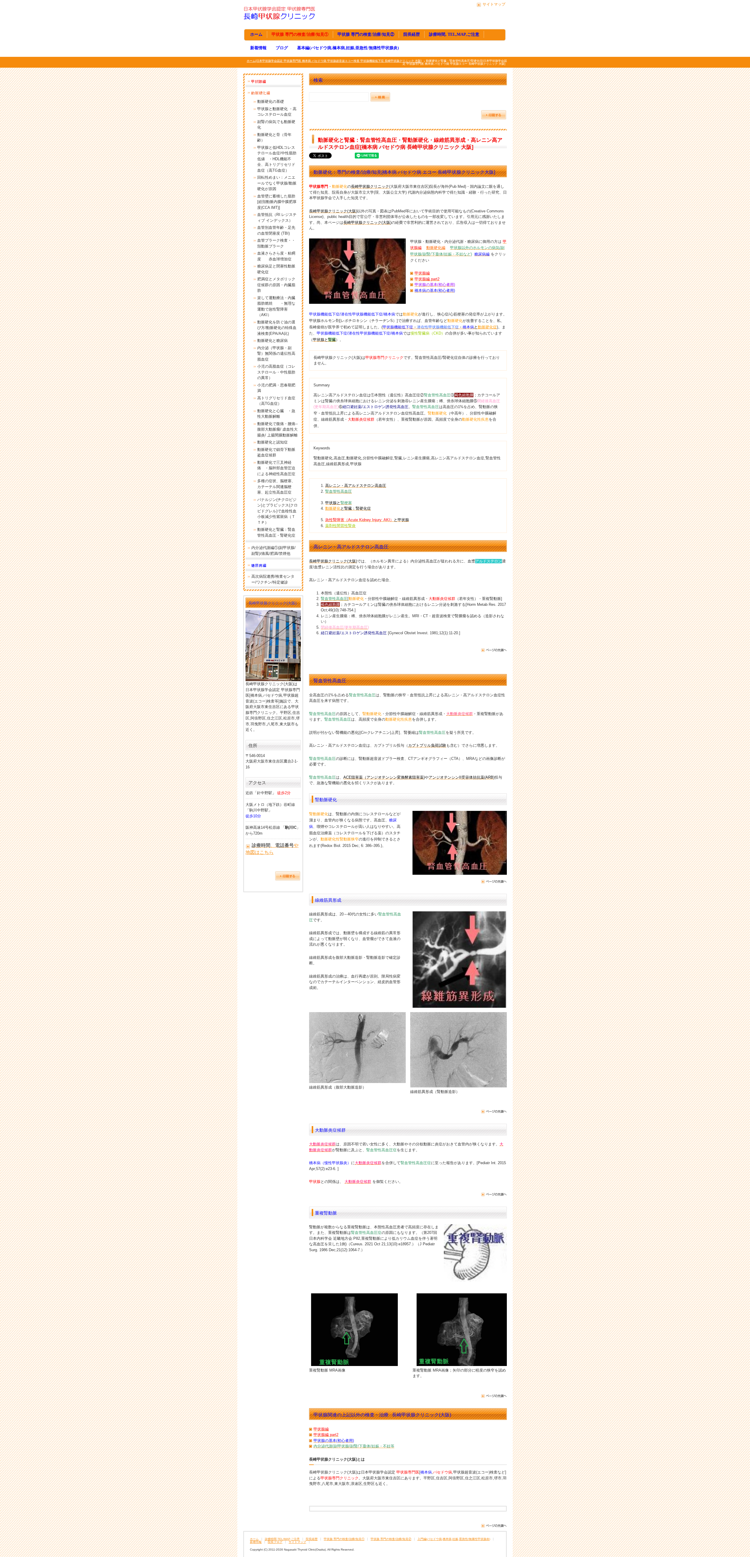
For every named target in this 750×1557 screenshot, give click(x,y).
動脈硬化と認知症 (272, 442)
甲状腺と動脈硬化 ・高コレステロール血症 (276, 112)
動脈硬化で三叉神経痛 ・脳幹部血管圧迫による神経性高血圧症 (276, 468)
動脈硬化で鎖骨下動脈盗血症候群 (276, 452)
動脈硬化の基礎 (270, 101)
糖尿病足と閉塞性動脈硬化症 (276, 269)
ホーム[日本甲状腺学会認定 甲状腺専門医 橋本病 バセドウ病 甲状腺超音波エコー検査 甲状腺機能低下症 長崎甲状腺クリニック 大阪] (334, 60)
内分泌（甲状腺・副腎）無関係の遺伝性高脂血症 (276, 353)
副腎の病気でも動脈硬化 (276, 125)
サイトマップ (494, 4)
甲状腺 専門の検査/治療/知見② (366, 34)
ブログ (282, 48)
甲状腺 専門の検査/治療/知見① (300, 34)
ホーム (256, 34)
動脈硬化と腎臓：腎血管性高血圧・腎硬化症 (276, 532)
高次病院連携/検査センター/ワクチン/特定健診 (272, 579)
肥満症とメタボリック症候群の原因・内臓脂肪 (276, 285)
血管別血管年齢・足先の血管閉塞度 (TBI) (276, 230)
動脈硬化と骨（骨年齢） (274, 137)
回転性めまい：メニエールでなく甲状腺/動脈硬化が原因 (276, 183)
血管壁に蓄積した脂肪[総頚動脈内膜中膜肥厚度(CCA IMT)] (276, 202)
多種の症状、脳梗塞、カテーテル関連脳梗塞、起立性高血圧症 (276, 486)
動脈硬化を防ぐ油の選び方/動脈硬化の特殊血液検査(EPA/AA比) (276, 328)
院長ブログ (275, 1542)
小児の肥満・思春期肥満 (276, 388)
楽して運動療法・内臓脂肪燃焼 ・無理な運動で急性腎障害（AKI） (276, 306)
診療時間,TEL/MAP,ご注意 (282, 1539)
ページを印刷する (493, 115)
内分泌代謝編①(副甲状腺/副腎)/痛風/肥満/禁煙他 (273, 550)
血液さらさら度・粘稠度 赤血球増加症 (276, 256)
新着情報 (258, 48)
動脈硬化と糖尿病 (272, 340)
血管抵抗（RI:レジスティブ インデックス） (276, 217)
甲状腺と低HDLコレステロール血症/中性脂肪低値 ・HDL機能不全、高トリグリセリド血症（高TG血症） (276, 159)
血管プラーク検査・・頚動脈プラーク (276, 243)
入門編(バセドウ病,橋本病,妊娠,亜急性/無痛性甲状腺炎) (453, 1539)
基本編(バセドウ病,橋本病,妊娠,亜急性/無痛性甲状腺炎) (348, 48)
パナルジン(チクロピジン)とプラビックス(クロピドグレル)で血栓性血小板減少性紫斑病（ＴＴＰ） (277, 511)
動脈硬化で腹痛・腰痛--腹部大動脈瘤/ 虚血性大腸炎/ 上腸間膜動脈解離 (277, 429)
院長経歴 (411, 34)
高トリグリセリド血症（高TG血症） (276, 401)
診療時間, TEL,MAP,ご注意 (454, 34)
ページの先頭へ (493, 651)
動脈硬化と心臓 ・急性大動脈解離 (276, 414)
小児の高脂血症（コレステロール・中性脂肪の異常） (276, 372)
